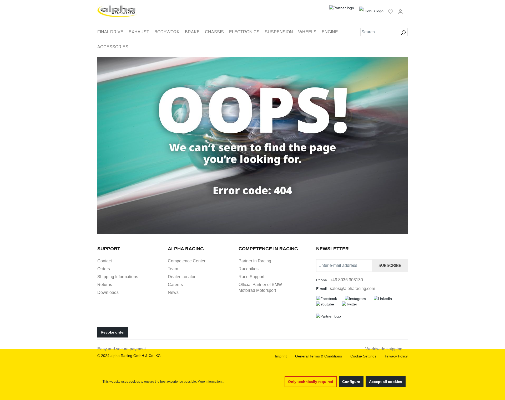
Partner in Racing (255, 261)
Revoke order (113, 332)
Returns (104, 284)
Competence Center (186, 261)
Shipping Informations (117, 276)
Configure (351, 382)
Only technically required (310, 382)
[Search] (403, 32)
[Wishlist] (391, 11)
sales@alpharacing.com (352, 288)
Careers (175, 284)
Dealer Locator (181, 276)
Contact (104, 261)
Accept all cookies (385, 382)
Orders (103, 269)
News (173, 292)
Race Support (251, 276)
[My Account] (400, 11)
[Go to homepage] (117, 11)
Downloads (108, 292)
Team (173, 269)
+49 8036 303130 (346, 280)
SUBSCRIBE (389, 265)
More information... (211, 381)
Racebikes (249, 269)
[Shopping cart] (407, 9)
